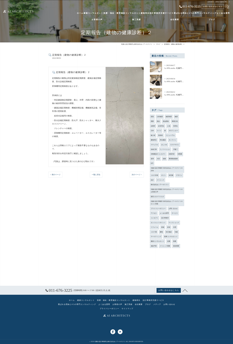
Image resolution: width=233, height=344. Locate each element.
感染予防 (154, 246)
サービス (175, 213)
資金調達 (166, 121)
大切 (158, 159)
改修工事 (154, 149)
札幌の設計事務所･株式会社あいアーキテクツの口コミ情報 (167, 202)
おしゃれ (164, 144)
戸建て (175, 149)
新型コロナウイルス (157, 196)
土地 (168, 126)
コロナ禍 (154, 232)
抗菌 (168, 241)
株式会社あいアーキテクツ (160, 184)
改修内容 (172, 154)
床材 (168, 227)
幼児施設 (169, 232)
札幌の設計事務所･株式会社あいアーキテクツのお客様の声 (167, 190)
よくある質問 (164, 213)
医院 (152, 116)
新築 (162, 227)
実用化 (175, 126)
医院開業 (176, 246)
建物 (161, 232)
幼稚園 (180, 154)
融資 (176, 116)
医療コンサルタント (171, 236)
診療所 (153, 126)
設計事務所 (165, 218)
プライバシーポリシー (158, 208)
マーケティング (156, 236)
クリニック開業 (165, 246)
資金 (158, 121)
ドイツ (159, 130)
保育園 (171, 175)
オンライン (172, 140)
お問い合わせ (173, 208)
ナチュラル (154, 144)
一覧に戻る (96, 175)
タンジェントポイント (158, 222)
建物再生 (154, 140)
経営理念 (161, 126)
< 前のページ (55, 175)
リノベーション (165, 149)
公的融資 (160, 116)
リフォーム (154, 227)
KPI (152, 163)
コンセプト (154, 218)
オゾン (163, 175)
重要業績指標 (173, 159)
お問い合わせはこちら (213, 6)
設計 (152, 180)
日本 (152, 130)
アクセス (154, 213)
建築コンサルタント (157, 241)
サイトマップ (127, 309)
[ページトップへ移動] (185, 290)
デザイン (179, 175)
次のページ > (137, 175)
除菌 (174, 241)
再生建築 (163, 140)
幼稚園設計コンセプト (158, 154)
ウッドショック (174, 222)
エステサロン (174, 144)
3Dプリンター (173, 130)
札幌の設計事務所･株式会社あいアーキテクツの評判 (167, 169)
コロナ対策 (154, 175)
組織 (164, 159)
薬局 (152, 159)
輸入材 (153, 135)
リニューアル (170, 135)
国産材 (160, 135)
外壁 (174, 227)
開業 (152, 121)
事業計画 (175, 121)
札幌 (176, 232)
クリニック (160, 180)
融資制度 (169, 116)
